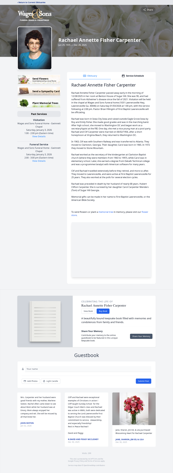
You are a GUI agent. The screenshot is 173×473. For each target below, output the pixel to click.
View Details (39, 136)
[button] (133, 408)
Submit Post (143, 381)
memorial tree (106, 211)
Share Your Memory (141, 336)
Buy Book (103, 311)
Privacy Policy (79, 461)
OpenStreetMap (89, 465)
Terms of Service (94, 461)
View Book (88, 311)
